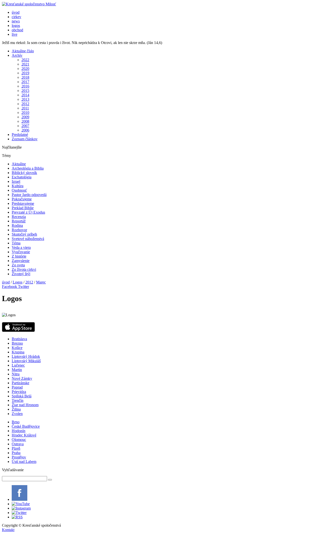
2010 (25, 112)
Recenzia (19, 217)
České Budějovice (26, 426)
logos (16, 25)
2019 (25, 73)
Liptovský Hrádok (26, 356)
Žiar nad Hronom (25, 405)
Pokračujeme (22, 199)
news (16, 21)
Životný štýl (21, 274)
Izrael (16, 181)
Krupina (18, 352)
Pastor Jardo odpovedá (29, 195)
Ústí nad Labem (24, 461)
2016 (25, 86)
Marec (41, 282)
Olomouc (19, 439)
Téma (16, 243)
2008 (25, 121)
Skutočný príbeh (24, 234)
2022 (25, 60)
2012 (25, 104)
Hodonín (18, 431)
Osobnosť (19, 190)
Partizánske (20, 383)
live (14, 34)
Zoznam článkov (25, 139)
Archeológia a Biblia (28, 168)
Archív (17, 55)
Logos (17, 282)
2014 (25, 95)
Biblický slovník (24, 173)
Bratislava (19, 339)
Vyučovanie (21, 252)
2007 (25, 126)
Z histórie (19, 256)
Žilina (16, 409)
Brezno (17, 343)
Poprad (17, 387)
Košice (17, 348)
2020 (25, 68)
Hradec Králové (24, 435)
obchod (17, 30)
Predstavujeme (23, 203)
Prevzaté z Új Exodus (28, 212)
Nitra (16, 374)
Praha (16, 453)
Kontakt (8, 530)
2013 (25, 99)
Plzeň (16, 448)
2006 (25, 130)
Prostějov (19, 457)
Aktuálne (19, 164)
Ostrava (18, 444)
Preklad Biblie (23, 208)
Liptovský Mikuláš (26, 361)
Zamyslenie (20, 261)
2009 (25, 117)
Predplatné (20, 134)
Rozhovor (19, 230)
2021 (25, 64)
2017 (25, 82)
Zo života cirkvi (24, 269)
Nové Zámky (22, 378)
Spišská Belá (21, 396)
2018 (25, 77)
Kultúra (17, 186)
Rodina (17, 225)
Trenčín (17, 400)
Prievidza (19, 392)
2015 (25, 90)
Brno (16, 422)
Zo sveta (18, 265)
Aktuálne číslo (23, 51)
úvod (16, 12)
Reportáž (19, 221)
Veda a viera (21, 247)
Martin (17, 370)
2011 (25, 108)
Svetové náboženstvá (28, 239)
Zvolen (17, 414)
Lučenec (18, 365)
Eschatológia (21, 177)
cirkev (16, 17)
